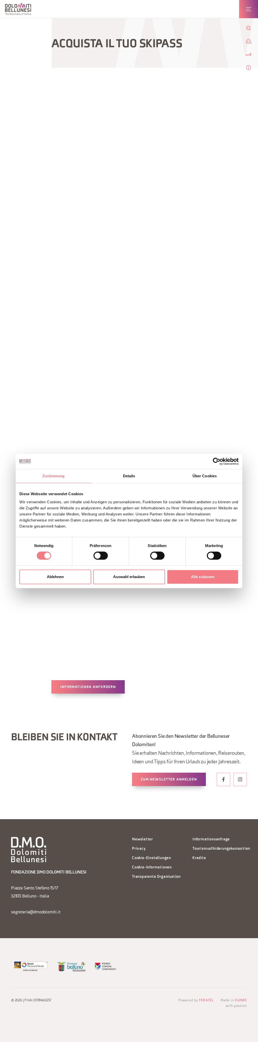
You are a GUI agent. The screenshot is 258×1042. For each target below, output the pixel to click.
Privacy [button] (139, 849)
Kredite (199, 858)
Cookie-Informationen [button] (152, 867)
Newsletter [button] (142, 839)
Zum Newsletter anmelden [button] (169, 779)
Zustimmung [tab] (53, 476)
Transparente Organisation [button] (156, 877)
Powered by (196, 1000)
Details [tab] (129, 476)
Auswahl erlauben (129, 577)
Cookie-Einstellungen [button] (151, 858)
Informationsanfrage (211, 839)
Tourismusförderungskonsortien (219, 849)
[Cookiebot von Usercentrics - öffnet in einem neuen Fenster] (217, 461)
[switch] (100, 556)
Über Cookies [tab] (204, 476)
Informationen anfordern (88, 687)
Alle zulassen (202, 577)
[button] (18, 9)
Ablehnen (55, 577)
